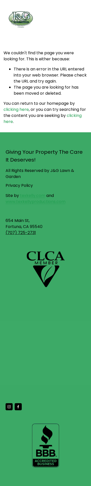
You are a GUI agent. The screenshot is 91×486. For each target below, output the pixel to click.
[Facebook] (18, 406)
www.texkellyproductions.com (35, 201)
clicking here (16, 109)
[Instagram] (9, 406)
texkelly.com (32, 195)
